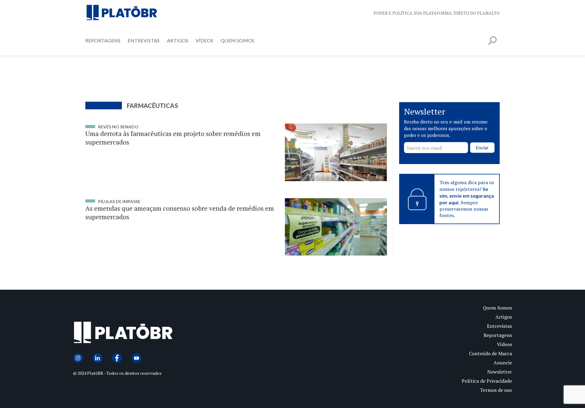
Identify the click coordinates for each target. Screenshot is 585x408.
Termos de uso (496, 390)
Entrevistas (144, 40)
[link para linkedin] (97, 358)
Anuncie (503, 362)
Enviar (482, 148)
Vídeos (204, 40)
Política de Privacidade (487, 381)
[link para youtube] (136, 358)
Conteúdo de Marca (490, 353)
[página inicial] (121, 13)
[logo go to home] (182, 334)
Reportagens (102, 40)
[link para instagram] (78, 358)
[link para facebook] (117, 358)
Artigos (177, 40)
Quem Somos (237, 40)
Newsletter (499, 371)
